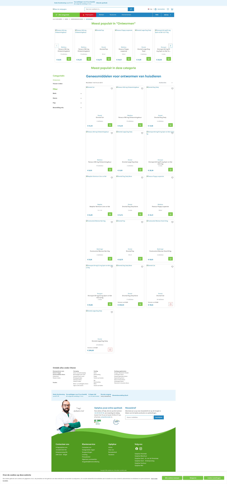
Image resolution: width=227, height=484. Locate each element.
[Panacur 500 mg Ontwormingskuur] (83, 37)
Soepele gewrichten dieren (120, 376)
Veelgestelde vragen (88, 450)
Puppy (95, 376)
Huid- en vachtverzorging (79, 373)
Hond (95, 373)
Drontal (104, 47)
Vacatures (111, 455)
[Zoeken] (131, 9)
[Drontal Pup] (103, 37)
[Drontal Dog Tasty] (160, 100)
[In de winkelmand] (110, 125)
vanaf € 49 (63, 3)
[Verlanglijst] (168, 9)
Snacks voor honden (99, 378)
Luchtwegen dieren (119, 374)
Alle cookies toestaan (172, 478)
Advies (110, 447)
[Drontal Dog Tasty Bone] (130, 189)
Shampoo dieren (77, 379)
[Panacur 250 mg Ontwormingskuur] (63, 37)
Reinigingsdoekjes (77, 378)
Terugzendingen (87, 452)
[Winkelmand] (172, 9)
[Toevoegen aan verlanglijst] (111, 88)
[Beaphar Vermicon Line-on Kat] (100, 189)
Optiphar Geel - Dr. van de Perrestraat (146, 458)
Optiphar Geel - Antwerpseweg (144, 461)
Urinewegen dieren (119, 381)
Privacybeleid (86, 457)
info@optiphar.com (61, 447)
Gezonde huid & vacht (78, 376)
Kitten (95, 383)
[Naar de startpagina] (62, 9)
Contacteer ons (62, 444)
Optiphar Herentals (141, 454)
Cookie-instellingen (214, 478)
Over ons (111, 450)
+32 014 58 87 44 (99, 413)
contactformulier (106, 417)
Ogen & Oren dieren (78, 385)
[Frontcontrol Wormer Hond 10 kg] (160, 233)
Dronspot (163, 47)
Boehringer (100, 249)
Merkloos (63, 47)
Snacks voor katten (98, 385)
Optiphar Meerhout (141, 456)
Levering (84, 455)
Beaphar (100, 204)
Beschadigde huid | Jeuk (79, 374)
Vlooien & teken (58, 84)
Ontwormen (56, 80)
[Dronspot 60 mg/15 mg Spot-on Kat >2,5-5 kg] (163, 37)
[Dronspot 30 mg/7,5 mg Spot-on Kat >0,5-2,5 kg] (100, 278)
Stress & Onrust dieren (119, 379)
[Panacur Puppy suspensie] (123, 37)
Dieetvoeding (97, 374)
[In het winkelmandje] (69, 59)
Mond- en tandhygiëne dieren (80, 383)
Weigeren (193, 478)
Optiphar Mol (139, 465)
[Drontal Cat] (100, 100)
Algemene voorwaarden (89, 459)
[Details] (171, 304)
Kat (94, 380)
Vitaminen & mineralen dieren (121, 383)
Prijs (54, 103)
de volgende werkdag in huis (76, 395)
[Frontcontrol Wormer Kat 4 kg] (100, 233)
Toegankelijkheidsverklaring (90, 462)
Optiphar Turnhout (140, 463)
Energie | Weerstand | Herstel (121, 373)
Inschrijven (158, 417)
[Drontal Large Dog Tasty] (143, 37)
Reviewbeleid (112, 452)
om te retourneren (93, 395)
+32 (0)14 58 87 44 (61, 450)
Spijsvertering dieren (119, 378)
